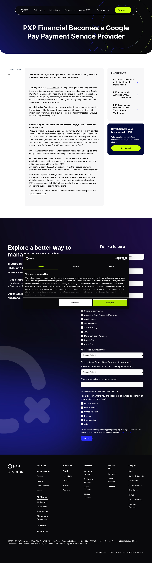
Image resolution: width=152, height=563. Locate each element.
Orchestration (43, 486)
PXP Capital (42, 531)
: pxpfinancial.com (37, 193)
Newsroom (133, 480)
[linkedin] (17, 472)
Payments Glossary (132, 505)
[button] (39, 10)
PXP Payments (43, 471)
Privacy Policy (125, 432)
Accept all (110, 303)
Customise (74, 303)
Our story (112, 474)
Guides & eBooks (136, 476)
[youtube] (21, 472)
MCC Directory (135, 499)
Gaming (66, 490)
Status (131, 495)
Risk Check (42, 507)
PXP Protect (42, 497)
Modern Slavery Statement (134, 552)
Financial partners (88, 473)
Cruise (66, 480)
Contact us (123, 10)
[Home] (24, 10)
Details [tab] (76, 266)
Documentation (135, 485)
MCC (9, 546)
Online (40, 476)
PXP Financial (53, 88)
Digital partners (87, 488)
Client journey (111, 480)
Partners (68, 10)
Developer (133, 490)
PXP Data (41, 525)
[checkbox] (112, 325)
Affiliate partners (87, 495)
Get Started (126, 148)
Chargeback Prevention (42, 517)
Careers (111, 486)
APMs (39, 490)
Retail (65, 471)
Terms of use (115, 552)
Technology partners (89, 480)
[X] (13, 472)
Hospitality (67, 476)
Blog (130, 471)
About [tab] (111, 266)
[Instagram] (9, 472)
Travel (66, 485)
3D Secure (42, 502)
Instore (40, 481)
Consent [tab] (40, 266)
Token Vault (42, 511)
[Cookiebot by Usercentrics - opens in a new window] (116, 258)
